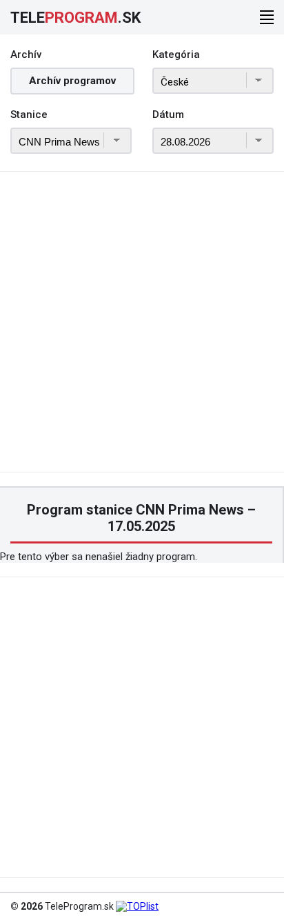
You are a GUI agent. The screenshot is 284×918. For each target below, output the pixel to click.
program (75, 17)
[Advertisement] (142, 330)
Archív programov (72, 80)
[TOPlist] (137, 906)
